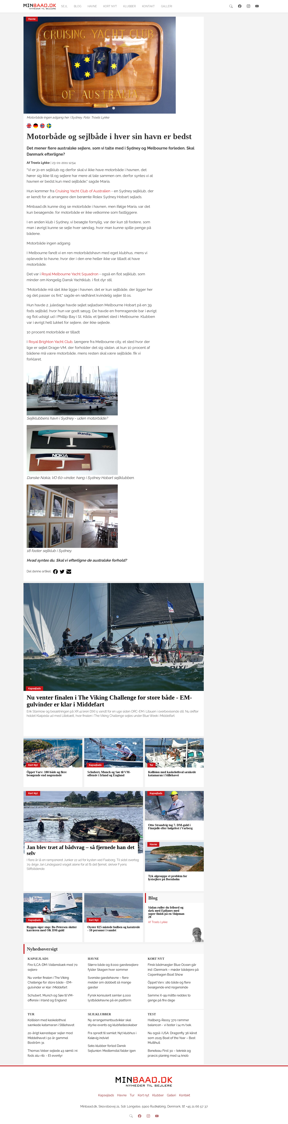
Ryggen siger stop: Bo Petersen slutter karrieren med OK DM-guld (52, 928)
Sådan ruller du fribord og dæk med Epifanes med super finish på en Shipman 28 (166, 912)
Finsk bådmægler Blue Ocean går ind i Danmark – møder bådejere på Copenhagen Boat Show (173, 969)
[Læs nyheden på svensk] (49, 125)
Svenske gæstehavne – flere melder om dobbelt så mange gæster (109, 982)
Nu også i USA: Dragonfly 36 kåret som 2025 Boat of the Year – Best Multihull (172, 1038)
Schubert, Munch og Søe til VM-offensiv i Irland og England (108, 773)
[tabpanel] (114, 68)
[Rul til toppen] (282, 1118)
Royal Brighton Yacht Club (50, 341)
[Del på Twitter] (62, 571)
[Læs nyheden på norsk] (42, 125)
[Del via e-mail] (68, 571)
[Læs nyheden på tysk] (35, 125)
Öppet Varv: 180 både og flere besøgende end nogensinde (47, 773)
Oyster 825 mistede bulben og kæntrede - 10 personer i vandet (113, 928)
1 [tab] (114, 108)
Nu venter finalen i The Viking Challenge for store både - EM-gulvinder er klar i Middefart (109, 701)
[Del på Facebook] (55, 571)
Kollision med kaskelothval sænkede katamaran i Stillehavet (172, 773)
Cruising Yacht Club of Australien (82, 191)
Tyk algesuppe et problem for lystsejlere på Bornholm (167, 877)
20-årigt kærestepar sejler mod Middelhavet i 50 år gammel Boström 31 (50, 1038)
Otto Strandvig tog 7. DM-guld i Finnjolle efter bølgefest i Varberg (170, 826)
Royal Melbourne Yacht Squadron (70, 274)
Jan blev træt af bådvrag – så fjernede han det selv (80, 850)
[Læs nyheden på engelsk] (29, 125)
